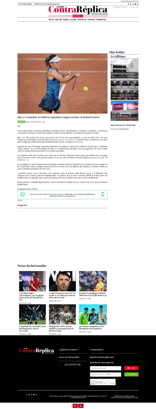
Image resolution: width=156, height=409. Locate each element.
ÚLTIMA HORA (25, 4)
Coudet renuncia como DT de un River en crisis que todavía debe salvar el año (62, 295)
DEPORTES (82, 19)
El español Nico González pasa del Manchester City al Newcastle (32, 328)
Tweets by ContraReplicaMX (120, 129)
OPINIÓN (91, 19)
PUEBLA (66, 19)
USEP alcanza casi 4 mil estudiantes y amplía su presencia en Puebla (124, 96)
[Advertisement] (63, 38)
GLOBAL (73, 19)
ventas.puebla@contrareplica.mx (124, 397)
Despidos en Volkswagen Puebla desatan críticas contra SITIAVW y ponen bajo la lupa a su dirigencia (123, 76)
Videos (132, 7)
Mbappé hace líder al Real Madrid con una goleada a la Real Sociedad (61, 328)
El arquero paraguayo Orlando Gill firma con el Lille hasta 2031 (92, 294)
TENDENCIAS (101, 19)
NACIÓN (58, 19)
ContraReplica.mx (78, 397)
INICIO (51, 19)
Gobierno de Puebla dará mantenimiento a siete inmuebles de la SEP (124, 118)
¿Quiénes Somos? (120, 7)
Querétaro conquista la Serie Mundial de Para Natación (91, 327)
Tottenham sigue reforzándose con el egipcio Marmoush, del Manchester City (31, 296)
